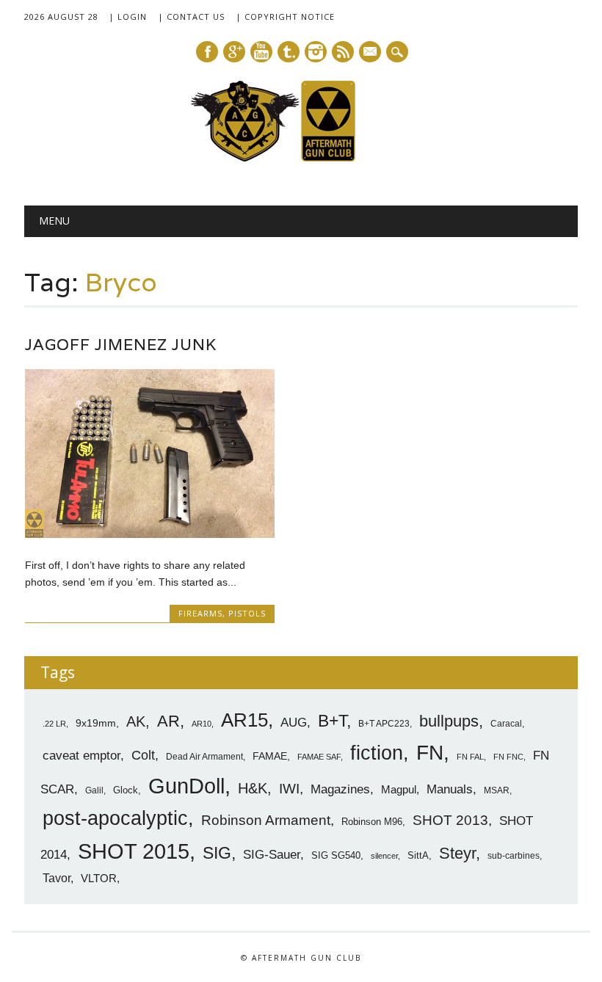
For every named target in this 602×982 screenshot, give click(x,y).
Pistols (247, 613)
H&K (252, 787)
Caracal (506, 724)
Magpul (398, 789)
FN (429, 752)
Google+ (234, 51)
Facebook (207, 51)
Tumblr (289, 51)
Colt (143, 755)
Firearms (200, 613)
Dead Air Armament (204, 757)
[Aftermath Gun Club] (301, 158)
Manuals (450, 789)
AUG (293, 723)
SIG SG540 (335, 855)
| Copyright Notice (285, 16)
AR (168, 721)
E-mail (370, 52)
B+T (332, 720)
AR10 (201, 723)
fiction (376, 753)
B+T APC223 (384, 724)
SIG (217, 852)
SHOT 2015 (133, 851)
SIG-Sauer (271, 854)
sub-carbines (513, 856)
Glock (125, 790)
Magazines (340, 789)
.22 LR (54, 723)
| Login (128, 16)
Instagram (316, 51)
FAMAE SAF (319, 756)
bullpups (449, 721)
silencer (384, 855)
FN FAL (470, 756)
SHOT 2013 (450, 820)
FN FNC (508, 756)
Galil (94, 790)
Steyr (457, 853)
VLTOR (99, 878)
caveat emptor (81, 755)
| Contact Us (191, 16)
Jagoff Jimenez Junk (121, 344)
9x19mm (96, 723)
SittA (418, 855)
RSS (343, 51)
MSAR (496, 790)
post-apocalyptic (115, 818)
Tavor (56, 878)
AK (135, 721)
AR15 (244, 720)
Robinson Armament (265, 820)
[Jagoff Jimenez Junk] (150, 534)
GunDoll (186, 786)
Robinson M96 (371, 821)
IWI (289, 788)
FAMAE (270, 756)
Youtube (261, 51)
